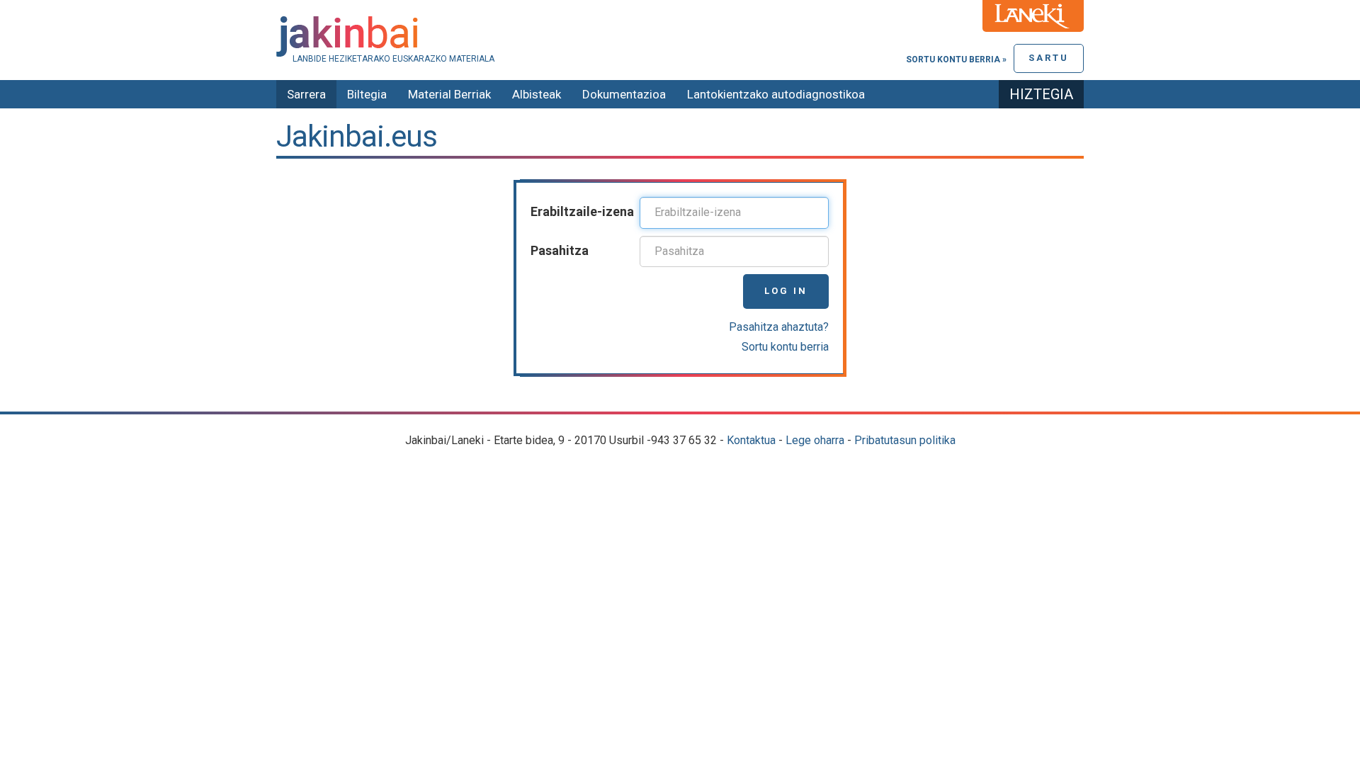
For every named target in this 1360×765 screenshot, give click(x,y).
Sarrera (306, 94)
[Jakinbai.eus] (680, 36)
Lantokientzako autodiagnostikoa (776, 94)
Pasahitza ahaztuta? (779, 327)
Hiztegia (1041, 94)
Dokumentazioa (624, 94)
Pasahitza (560, 250)
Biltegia (367, 94)
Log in (786, 290)
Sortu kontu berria (785, 346)
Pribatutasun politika (905, 440)
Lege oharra (815, 440)
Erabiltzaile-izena (582, 211)
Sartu (1048, 57)
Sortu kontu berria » (956, 59)
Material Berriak (449, 94)
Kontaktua (751, 440)
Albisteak (536, 94)
